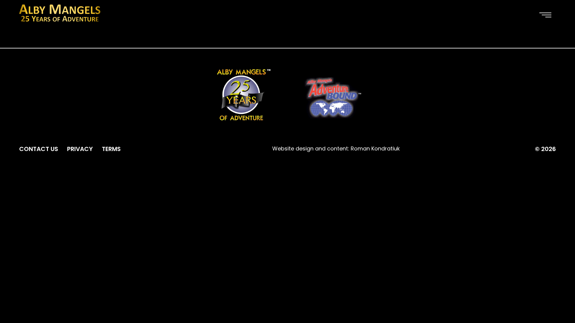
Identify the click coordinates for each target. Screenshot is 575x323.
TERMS (111, 149)
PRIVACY (80, 149)
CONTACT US (38, 149)
